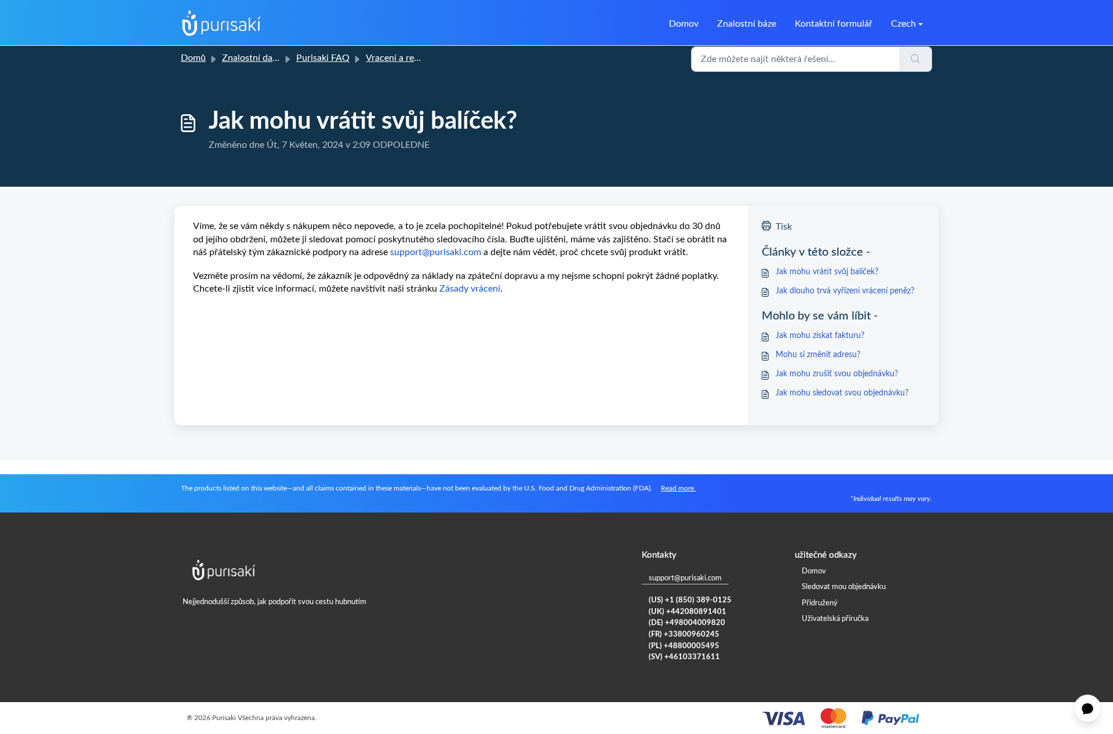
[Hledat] (915, 59)
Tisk (784, 226)
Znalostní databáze (260, 58)
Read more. (678, 488)
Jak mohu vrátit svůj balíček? (827, 272)
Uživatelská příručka (835, 619)
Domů (193, 58)
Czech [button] (903, 23)
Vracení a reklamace (406, 58)
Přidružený (820, 603)
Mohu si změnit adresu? (818, 355)
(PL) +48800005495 (684, 646)
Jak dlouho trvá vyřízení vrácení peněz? (845, 291)
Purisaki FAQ (323, 58)
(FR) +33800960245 (684, 634)
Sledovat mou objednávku (844, 587)
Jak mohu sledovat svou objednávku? (842, 393)
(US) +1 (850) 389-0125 (690, 600)
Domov (684, 23)
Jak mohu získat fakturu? (820, 336)
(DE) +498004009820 (687, 623)
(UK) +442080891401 (687, 612)
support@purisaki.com (685, 578)
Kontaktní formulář (833, 23)
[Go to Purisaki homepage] (221, 23)
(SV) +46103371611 (684, 657)
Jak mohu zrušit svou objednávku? (837, 374)
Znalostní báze (746, 23)
